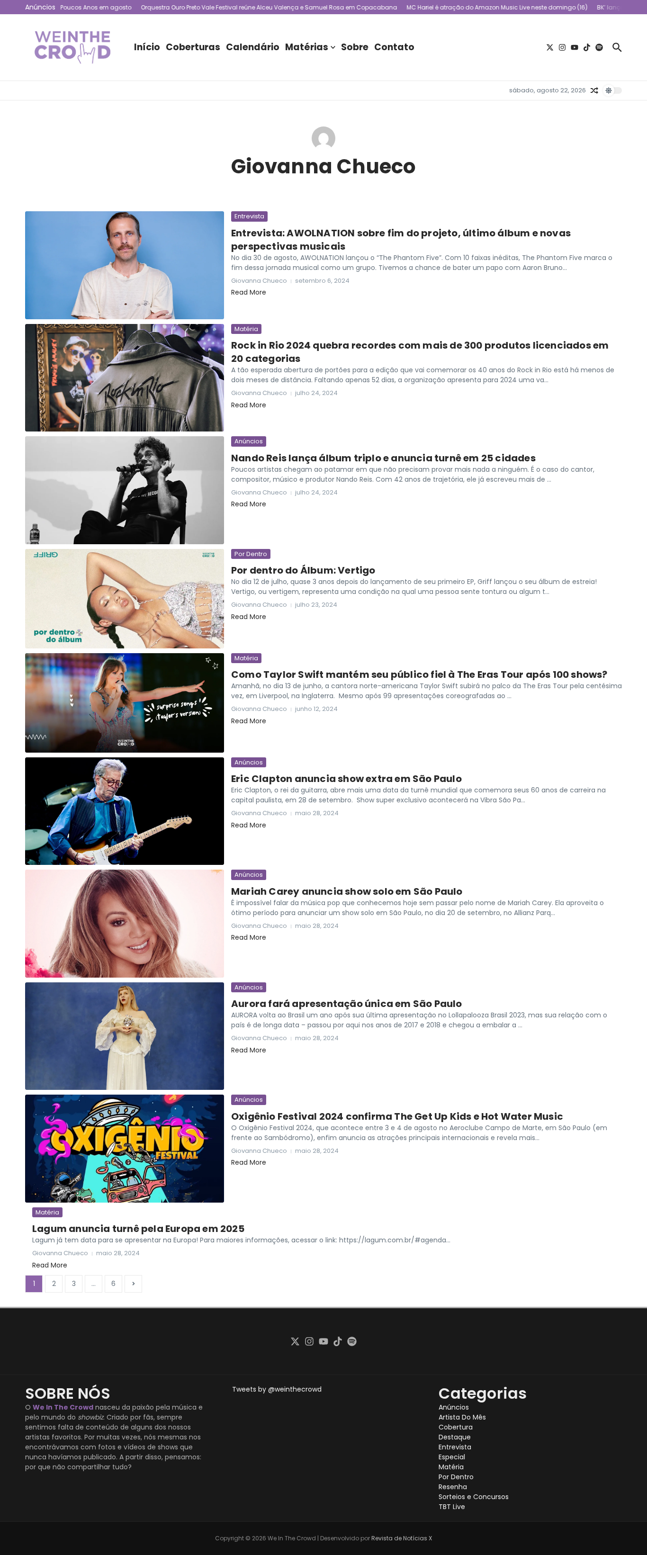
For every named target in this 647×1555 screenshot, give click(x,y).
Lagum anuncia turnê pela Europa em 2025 (138, 1228)
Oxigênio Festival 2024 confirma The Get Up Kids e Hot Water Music (397, 1116)
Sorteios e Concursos (474, 1496)
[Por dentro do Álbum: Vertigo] (124, 598)
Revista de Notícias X (401, 1538)
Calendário (252, 47)
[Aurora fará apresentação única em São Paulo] (124, 1036)
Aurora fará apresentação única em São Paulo (346, 1003)
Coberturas (193, 47)
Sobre (354, 47)
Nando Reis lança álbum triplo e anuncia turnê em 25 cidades (383, 458)
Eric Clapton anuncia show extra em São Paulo (346, 778)
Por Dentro (250, 553)
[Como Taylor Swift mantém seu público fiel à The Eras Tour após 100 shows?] (124, 703)
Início (147, 47)
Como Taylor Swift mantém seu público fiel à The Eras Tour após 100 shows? (419, 674)
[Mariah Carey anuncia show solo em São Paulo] (124, 924)
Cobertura (456, 1427)
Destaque (455, 1437)
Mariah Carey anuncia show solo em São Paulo (347, 891)
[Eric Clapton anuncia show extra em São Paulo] (124, 811)
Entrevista (249, 216)
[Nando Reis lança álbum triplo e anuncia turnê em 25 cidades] (124, 490)
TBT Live (452, 1506)
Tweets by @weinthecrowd (277, 1389)
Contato (394, 47)
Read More (248, 292)
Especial (452, 1457)
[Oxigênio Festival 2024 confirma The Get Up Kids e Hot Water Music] (124, 1149)
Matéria (246, 328)
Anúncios (248, 441)
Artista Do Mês (462, 1417)
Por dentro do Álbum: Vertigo (303, 570)
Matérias (306, 47)
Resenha (453, 1487)
